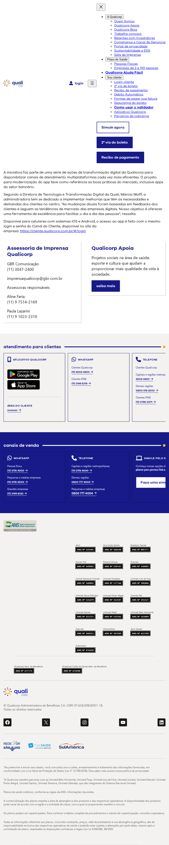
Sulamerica (81, 645)
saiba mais (105, 286)
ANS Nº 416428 (85, 650)
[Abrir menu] (92, 83)
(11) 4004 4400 (81, 372)
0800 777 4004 (81, 482)
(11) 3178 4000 (15, 470)
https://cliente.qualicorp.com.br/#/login (53, 231)
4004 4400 (143, 379)
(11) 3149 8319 (79, 383)
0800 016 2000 (145, 390)
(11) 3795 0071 (144, 402)
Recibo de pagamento (120, 157)
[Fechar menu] (101, 7)
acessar (12, 410)
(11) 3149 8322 (15, 493)
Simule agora (112, 127)
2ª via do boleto (114, 142)
